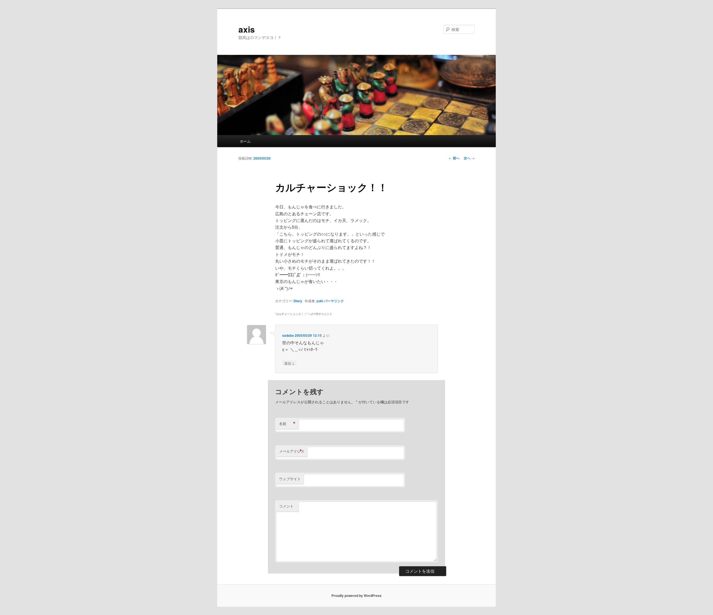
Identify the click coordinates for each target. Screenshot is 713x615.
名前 (287, 423)
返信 (289, 362)
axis (246, 29)
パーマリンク (334, 300)
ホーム (245, 141)
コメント (286, 506)
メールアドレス (291, 451)
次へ (469, 157)
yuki (319, 300)
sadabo (288, 335)
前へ (454, 157)
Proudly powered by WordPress (356, 595)
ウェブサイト (290, 478)
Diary (298, 300)
